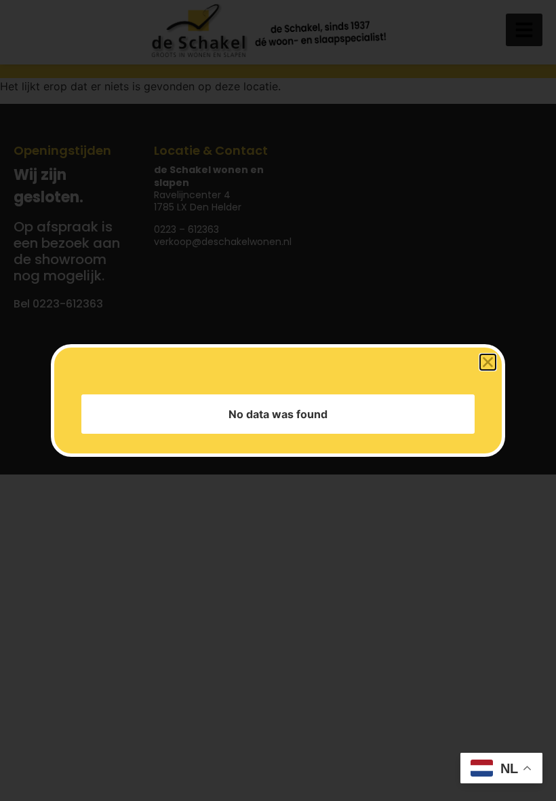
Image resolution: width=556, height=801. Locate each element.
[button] (488, 365)
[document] (278, 400)
